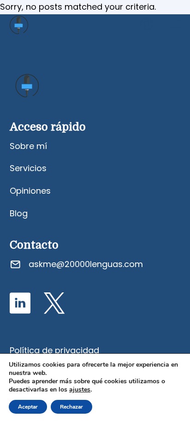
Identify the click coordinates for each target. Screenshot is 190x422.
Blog (19, 213)
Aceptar (28, 406)
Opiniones (30, 190)
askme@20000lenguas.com (86, 264)
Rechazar (71, 406)
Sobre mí (28, 146)
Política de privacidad (54, 350)
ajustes (79, 390)
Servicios (28, 168)
